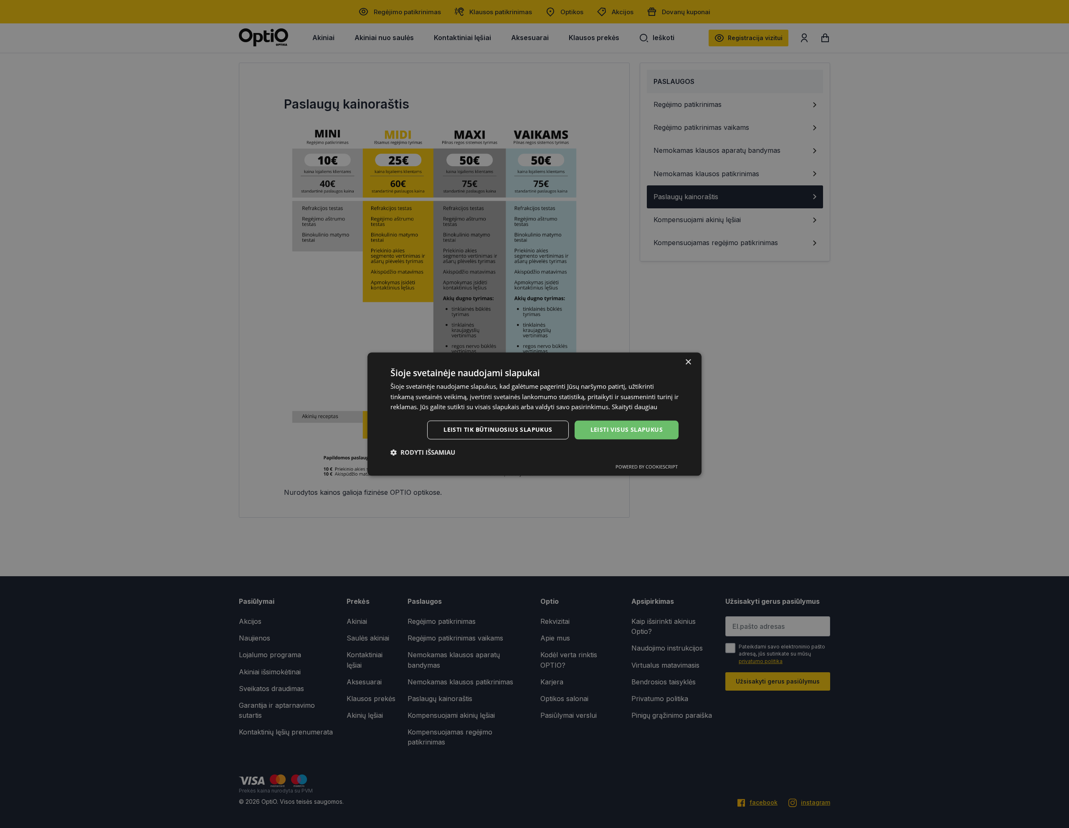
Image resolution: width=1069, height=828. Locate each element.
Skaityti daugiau (634, 407)
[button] (422, 452)
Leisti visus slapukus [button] (626, 429)
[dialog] (534, 414)
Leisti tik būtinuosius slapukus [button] (497, 429)
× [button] (688, 362)
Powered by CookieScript (647, 466)
